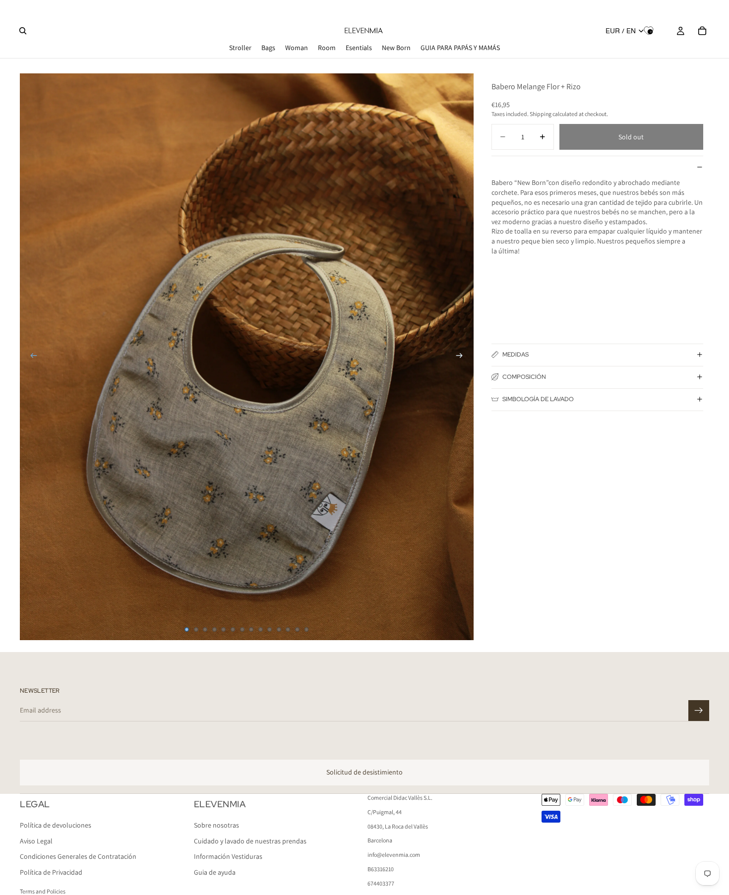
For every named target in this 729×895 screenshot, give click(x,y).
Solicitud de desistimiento (364, 772)
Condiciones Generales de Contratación (78, 856)
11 (278, 629)
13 (297, 629)
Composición (524, 377)
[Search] (23, 31)
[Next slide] (463, 356)
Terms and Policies (42, 891)
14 (306, 629)
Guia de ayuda (215, 872)
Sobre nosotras (216, 825)
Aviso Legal (36, 840)
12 (288, 629)
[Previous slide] (31, 356)
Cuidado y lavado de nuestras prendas (250, 840)
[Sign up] (698, 710)
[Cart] (702, 31)
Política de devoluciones (55, 825)
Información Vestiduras (228, 856)
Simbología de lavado (538, 399)
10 (269, 629)
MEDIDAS (515, 354)
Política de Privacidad (51, 872)
